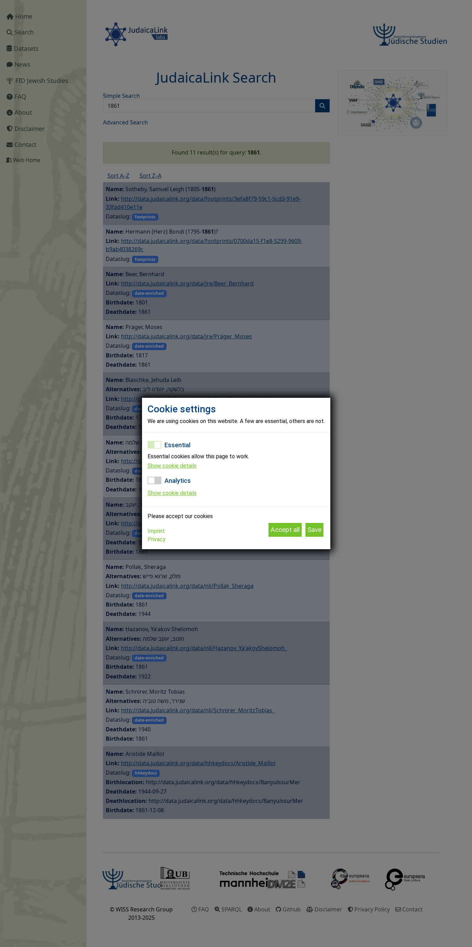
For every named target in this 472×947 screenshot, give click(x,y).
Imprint (156, 531)
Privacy (157, 539)
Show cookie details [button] (172, 465)
